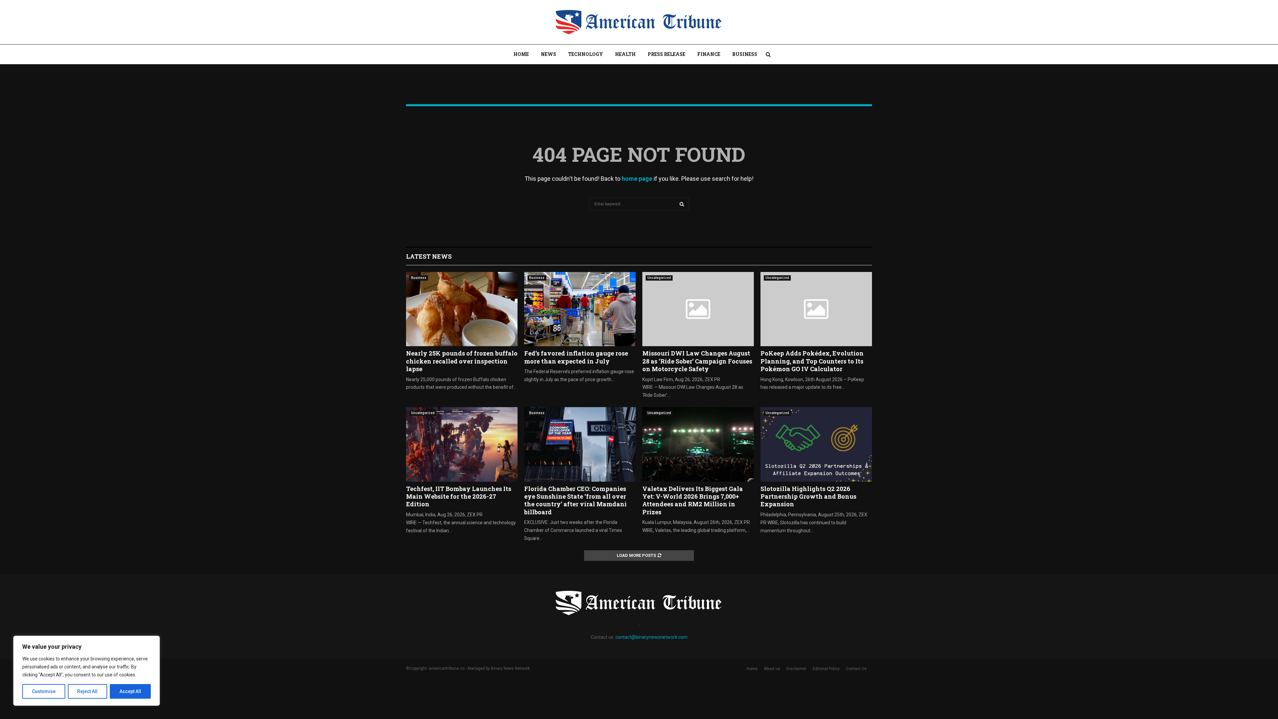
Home (521, 54)
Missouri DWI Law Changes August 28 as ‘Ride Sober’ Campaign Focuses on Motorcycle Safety (697, 361)
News (548, 54)
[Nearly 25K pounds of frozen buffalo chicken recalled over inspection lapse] (462, 309)
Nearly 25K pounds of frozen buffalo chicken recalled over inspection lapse (462, 361)
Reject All (87, 691)
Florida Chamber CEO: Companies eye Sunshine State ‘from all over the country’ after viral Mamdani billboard (575, 500)
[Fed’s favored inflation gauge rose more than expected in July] (580, 309)
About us (772, 668)
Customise (44, 691)
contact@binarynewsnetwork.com (651, 637)
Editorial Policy (826, 668)
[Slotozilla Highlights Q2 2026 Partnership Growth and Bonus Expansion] (816, 444)
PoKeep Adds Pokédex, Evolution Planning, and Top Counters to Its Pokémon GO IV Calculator (812, 361)
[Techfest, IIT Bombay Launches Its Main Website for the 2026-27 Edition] (462, 444)
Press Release (666, 54)
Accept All (130, 691)
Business (744, 54)
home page (637, 178)
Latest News (429, 256)
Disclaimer (796, 668)
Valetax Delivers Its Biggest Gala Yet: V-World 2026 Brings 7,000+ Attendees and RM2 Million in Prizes (692, 500)
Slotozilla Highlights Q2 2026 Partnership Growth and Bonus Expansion (808, 496)
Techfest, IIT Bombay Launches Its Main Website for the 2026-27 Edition (458, 496)
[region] (86, 671)
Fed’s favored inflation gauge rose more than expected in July (576, 357)
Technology (585, 54)
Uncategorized (659, 278)
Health (625, 54)
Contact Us (856, 668)
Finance (708, 54)
